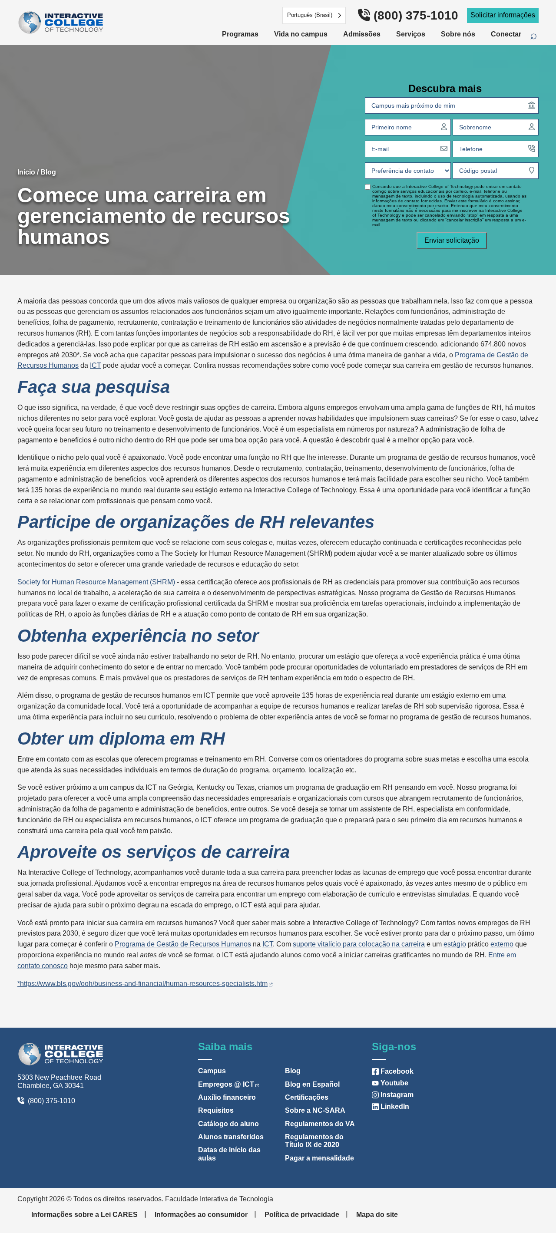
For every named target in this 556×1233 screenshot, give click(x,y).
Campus (212, 1071)
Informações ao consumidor (201, 1214)
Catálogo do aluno (228, 1124)
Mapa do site (377, 1214)
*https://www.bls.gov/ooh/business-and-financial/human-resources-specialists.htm (142, 983)
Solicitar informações (502, 15)
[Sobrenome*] (531, 126)
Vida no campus (301, 34)
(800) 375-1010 (416, 15)
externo (501, 944)
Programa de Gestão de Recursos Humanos (183, 944)
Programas (240, 34)
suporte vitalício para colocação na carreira (359, 944)
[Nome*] (444, 126)
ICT (95, 365)
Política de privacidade (302, 1214)
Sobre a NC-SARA (315, 1110)
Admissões (362, 34)
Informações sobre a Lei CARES (84, 1214)
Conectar (506, 34)
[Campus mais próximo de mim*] (531, 105)
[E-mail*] (444, 148)
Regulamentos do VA (320, 1124)
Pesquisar (538, 36)
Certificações (306, 1097)
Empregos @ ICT (226, 1084)
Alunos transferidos (231, 1137)
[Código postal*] (531, 170)
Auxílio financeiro (227, 1097)
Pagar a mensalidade (319, 1158)
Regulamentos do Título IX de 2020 (314, 1140)
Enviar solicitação (451, 240)
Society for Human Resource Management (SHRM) (96, 582)
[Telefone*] (531, 148)
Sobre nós (458, 34)
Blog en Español (312, 1084)
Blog (48, 172)
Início (26, 172)
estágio (454, 944)
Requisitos (216, 1110)
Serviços (410, 34)
